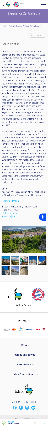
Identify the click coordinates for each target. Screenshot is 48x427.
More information (11, 201)
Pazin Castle (35, 26)
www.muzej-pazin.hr (10, 217)
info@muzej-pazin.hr (11, 213)
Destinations (15, 26)
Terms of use (29, 419)
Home (4, 26)
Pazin (25, 26)
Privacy (17, 419)
